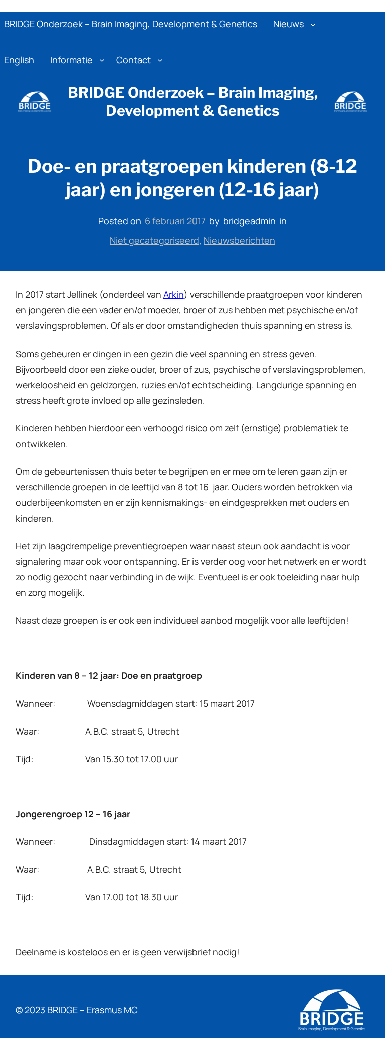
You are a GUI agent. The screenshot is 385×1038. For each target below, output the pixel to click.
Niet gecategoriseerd (154, 240)
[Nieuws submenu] (313, 24)
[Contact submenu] (160, 60)
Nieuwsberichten (239, 240)
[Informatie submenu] (102, 60)
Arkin (173, 294)
